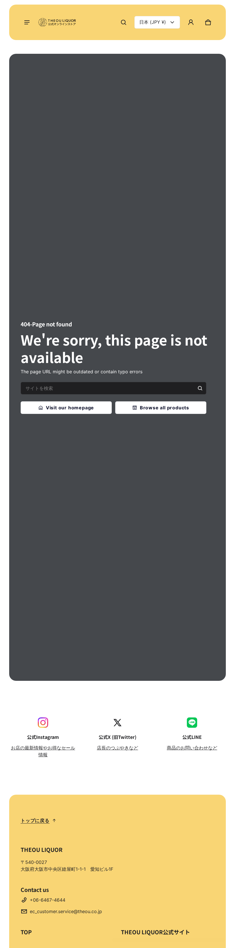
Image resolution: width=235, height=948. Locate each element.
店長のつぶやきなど (117, 748)
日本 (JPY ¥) (152, 22)
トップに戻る (35, 820)
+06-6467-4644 (47, 900)
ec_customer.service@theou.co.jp (66, 911)
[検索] (200, 388)
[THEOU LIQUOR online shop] (58, 22)
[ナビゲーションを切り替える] (27, 22)
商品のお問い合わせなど (192, 748)
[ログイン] (191, 22)
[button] (123, 22)
